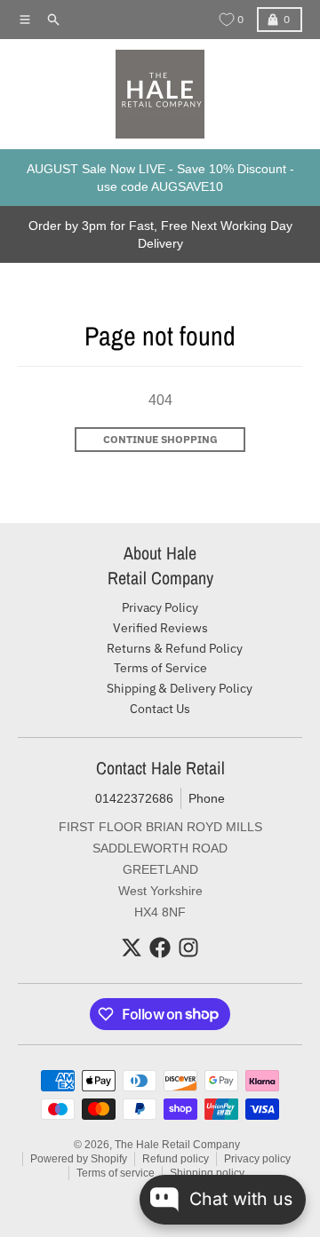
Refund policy (175, 1159)
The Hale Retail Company (177, 1144)
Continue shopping (160, 439)
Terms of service (115, 1173)
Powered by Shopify (78, 1159)
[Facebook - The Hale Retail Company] (160, 947)
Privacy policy (257, 1159)
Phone (206, 798)
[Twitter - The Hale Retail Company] (131, 947)
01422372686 (134, 798)
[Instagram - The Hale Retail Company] (188, 947)
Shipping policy (207, 1173)
